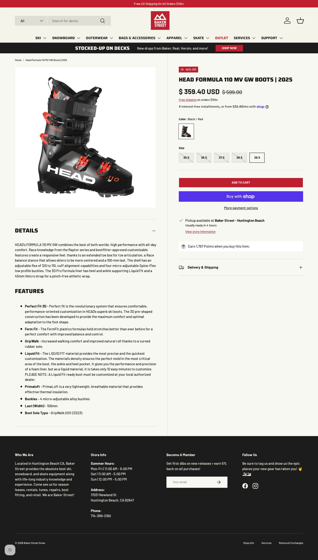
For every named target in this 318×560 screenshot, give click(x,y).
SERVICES (242, 38)
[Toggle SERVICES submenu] (254, 38)
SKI (38, 38)
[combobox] (63, 21)
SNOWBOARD (63, 38)
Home (18, 59)
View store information (200, 231)
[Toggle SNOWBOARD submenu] (78, 38)
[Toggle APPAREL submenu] (186, 38)
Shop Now (229, 48)
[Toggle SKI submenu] (44, 38)
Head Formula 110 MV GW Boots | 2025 (46, 59)
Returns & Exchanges (291, 542)
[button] (300, 20)
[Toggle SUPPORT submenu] (281, 38)
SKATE (198, 38)
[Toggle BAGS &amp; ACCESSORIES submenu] (159, 38)
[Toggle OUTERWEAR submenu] (111, 38)
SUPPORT (269, 38)
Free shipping (187, 100)
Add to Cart (241, 182)
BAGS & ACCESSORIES (137, 38)
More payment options (241, 208)
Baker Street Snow (34, 542)
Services (266, 542)
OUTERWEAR (97, 38)
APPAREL (174, 38)
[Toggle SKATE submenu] (207, 38)
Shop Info (248, 542)
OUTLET (221, 38)
